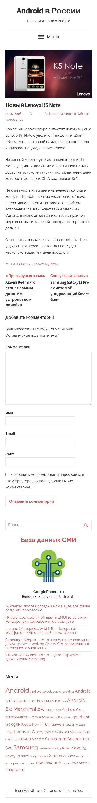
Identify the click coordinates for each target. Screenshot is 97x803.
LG (32, 731)
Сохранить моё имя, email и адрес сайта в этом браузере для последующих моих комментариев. (44, 481)
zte (65, 756)
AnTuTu (33, 717)
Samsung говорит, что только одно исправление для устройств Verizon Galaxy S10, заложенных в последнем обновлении (47, 644)
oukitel (22, 739)
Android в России (49, 11)
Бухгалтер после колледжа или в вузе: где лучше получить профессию (47, 608)
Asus (53, 717)
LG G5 (40, 732)
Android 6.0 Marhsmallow (47, 701)
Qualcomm (36, 739)
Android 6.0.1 (53, 710)
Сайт (9, 454)
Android (17, 690)
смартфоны (15, 769)
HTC (44, 724)
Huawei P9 (70, 724)
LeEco (9, 732)
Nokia (87, 732)
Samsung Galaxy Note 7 (55, 748)
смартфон (80, 763)
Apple (44, 717)
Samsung (25, 747)
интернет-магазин (20, 763)
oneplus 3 (11, 739)
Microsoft (76, 732)
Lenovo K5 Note (45, 264)
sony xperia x (39, 756)
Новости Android (62, 114)
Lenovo (23, 264)
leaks (82, 724)
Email (10, 433)
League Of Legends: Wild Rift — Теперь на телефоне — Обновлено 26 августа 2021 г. (41, 631)
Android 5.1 (66, 691)
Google (12, 724)
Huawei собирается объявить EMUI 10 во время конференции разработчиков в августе (46, 619)
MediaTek (51, 732)
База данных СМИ (48, 540)
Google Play (30, 724)
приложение (48, 763)
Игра (71, 756)
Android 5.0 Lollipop (44, 691)
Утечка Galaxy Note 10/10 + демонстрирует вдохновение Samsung (42, 657)
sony (25, 756)
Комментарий (19, 347)
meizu (64, 732)
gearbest (80, 717)
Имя (9, 413)
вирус (80, 756)
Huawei (55, 724)
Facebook (65, 717)
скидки (66, 763)
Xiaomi (55, 755)
